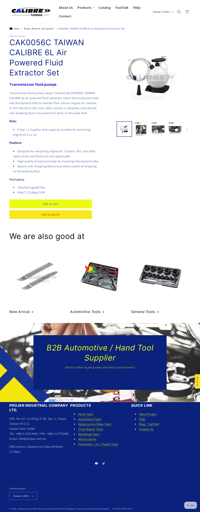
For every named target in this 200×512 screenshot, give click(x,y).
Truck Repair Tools (90, 429)
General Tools (143, 312)
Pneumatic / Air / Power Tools (98, 444)
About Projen (148, 414)
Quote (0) (197, 381)
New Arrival (19, 312)
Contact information (122, 508)
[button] (86, 7)
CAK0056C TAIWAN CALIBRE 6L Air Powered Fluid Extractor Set (91, 28)
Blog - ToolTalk (149, 424)
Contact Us (100, 378)
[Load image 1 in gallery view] (124, 129)
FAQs (142, 419)
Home (16, 28)
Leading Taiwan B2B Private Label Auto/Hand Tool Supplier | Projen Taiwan (53, 509)
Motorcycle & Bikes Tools (95, 424)
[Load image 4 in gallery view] (175, 129)
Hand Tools (85, 414)
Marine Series (87, 439)
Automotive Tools (85, 312)
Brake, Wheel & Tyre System (39, 28)
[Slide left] (112, 129)
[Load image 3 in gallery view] (158, 129)
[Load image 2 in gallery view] (141, 129)
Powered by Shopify (99, 509)
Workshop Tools (89, 434)
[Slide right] (187, 129)
